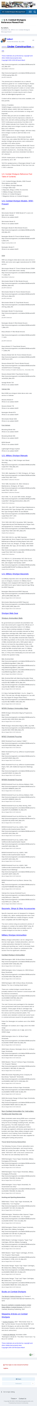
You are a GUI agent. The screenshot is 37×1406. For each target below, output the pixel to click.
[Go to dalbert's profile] (4, 40)
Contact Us (22, 1398)
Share (19, 1379)
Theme (13, 1398)
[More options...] (33, 40)
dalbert (5, 28)
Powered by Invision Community (18, 1403)
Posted (15, 41)
